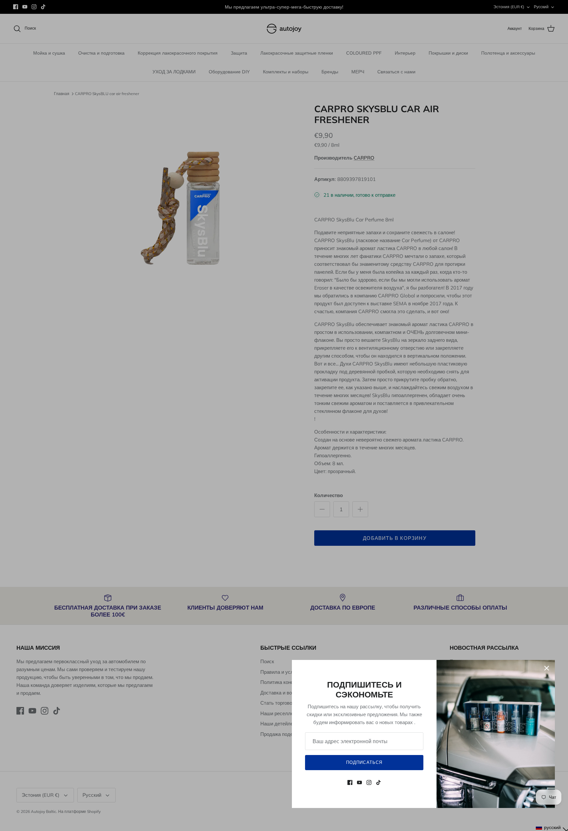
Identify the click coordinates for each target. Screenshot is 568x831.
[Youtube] (359, 782)
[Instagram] (369, 782)
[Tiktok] (378, 782)
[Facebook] (349, 782)
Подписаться (364, 762)
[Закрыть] (546, 668)
